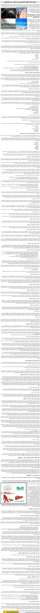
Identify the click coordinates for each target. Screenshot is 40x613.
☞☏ (10, 612)
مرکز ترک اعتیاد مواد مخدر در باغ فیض (30, 610)
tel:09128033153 (12, 612)
